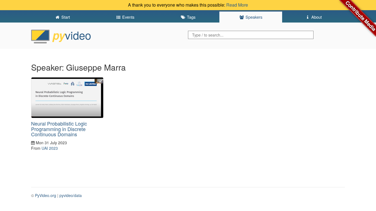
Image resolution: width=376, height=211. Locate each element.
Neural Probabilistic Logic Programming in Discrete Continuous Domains (59, 129)
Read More (237, 5)
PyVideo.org (45, 195)
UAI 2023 (50, 148)
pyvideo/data (70, 195)
